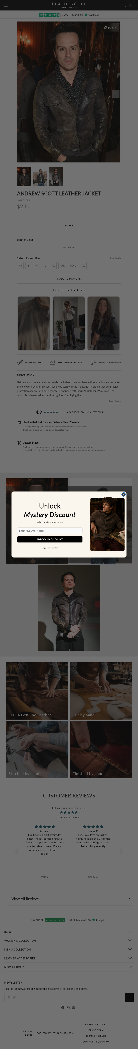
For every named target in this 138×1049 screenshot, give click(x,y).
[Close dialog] (123, 494)
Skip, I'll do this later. (50, 547)
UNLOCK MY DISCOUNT (50, 539)
